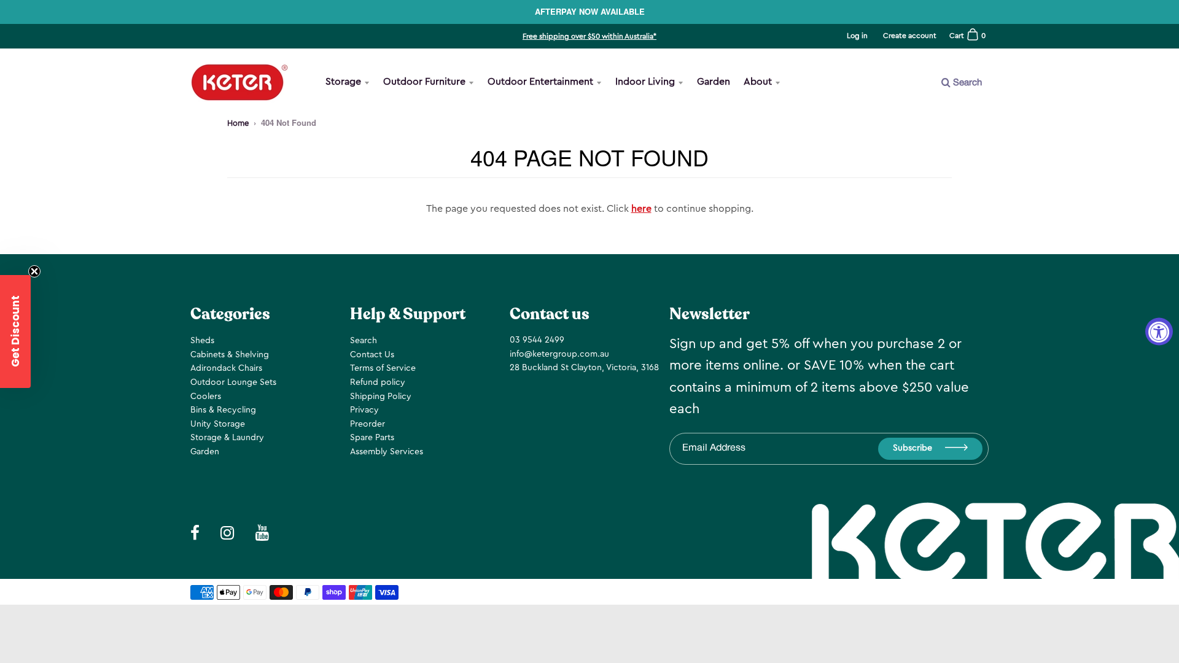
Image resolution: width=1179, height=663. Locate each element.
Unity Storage (217, 424)
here (641, 209)
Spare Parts (372, 437)
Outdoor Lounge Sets (233, 382)
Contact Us (372, 355)
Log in (857, 35)
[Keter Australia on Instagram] (917, 124)
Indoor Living (645, 82)
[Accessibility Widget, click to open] (1159, 332)
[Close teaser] (34, 271)
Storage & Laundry (227, 437)
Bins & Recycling (223, 410)
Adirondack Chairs (226, 368)
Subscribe (912, 448)
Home (238, 123)
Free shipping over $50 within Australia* (589, 36)
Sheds (202, 340)
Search (363, 340)
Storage (343, 82)
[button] (15, 331)
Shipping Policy (380, 396)
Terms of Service (383, 368)
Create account (909, 35)
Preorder (367, 424)
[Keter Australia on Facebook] (888, 124)
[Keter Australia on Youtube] (947, 124)
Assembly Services (386, 452)
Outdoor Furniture (424, 82)
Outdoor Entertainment (540, 82)
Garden (713, 82)
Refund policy (377, 382)
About (758, 82)
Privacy (364, 410)
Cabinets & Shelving (229, 355)
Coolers (205, 396)
